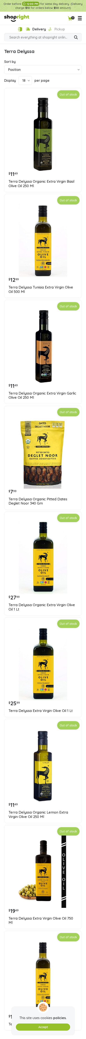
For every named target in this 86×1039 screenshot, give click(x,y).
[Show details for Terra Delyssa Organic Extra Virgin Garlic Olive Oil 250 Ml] (43, 346)
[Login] (20, 29)
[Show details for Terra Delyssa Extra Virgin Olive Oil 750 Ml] (43, 871)
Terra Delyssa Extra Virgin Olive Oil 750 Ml (41, 920)
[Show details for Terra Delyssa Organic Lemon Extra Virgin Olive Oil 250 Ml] (43, 765)
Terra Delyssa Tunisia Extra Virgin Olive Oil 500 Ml (41, 289)
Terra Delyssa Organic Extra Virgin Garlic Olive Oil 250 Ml (42, 395)
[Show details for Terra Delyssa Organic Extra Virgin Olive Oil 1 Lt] (43, 557)
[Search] (76, 37)
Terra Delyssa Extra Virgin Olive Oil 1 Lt (41, 711)
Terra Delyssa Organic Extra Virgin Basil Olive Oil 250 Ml (41, 183)
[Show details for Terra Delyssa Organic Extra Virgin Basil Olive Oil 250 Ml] (43, 134)
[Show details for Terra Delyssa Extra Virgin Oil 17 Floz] (43, 977)
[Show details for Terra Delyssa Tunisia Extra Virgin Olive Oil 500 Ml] (43, 240)
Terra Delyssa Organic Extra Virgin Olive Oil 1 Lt (42, 607)
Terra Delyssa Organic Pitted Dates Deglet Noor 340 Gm (38, 501)
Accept (43, 1027)
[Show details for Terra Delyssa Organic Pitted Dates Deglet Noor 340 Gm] (43, 452)
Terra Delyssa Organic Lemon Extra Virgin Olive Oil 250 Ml (38, 814)
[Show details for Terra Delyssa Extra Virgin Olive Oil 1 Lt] (43, 663)
